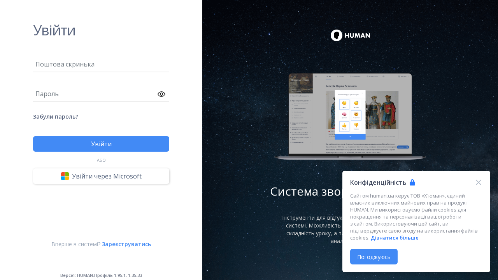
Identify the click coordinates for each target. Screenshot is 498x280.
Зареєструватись (126, 244)
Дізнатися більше (395, 237)
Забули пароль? (55, 116)
